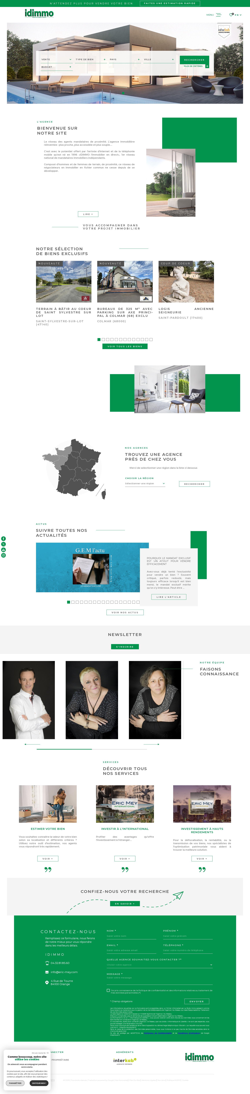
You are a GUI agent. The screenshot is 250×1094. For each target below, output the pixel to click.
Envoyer (197, 1001)
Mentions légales (148, 1080)
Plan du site (134, 1080)
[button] (116, 93)
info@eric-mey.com (64, 972)
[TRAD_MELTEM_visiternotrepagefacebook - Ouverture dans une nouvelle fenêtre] (3, 538)
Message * (115, 974)
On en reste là (38, 1053)
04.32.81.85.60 (60, 963)
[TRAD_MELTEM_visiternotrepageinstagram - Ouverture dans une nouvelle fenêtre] (3, 555)
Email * (112, 945)
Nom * (111, 931)
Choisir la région (139, 478)
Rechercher (194, 484)
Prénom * (171, 931)
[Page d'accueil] (39, 13)
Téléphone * (173, 945)
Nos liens (161, 1080)
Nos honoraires (121, 1080)
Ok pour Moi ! (39, 1083)
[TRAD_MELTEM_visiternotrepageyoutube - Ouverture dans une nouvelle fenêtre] (3, 549)
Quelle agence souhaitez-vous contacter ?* (144, 959)
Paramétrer (15, 1083)
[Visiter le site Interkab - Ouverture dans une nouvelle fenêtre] (125, 1061)
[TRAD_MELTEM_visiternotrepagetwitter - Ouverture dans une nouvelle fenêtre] (3, 544)
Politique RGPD (173, 1080)
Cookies (185, 1080)
